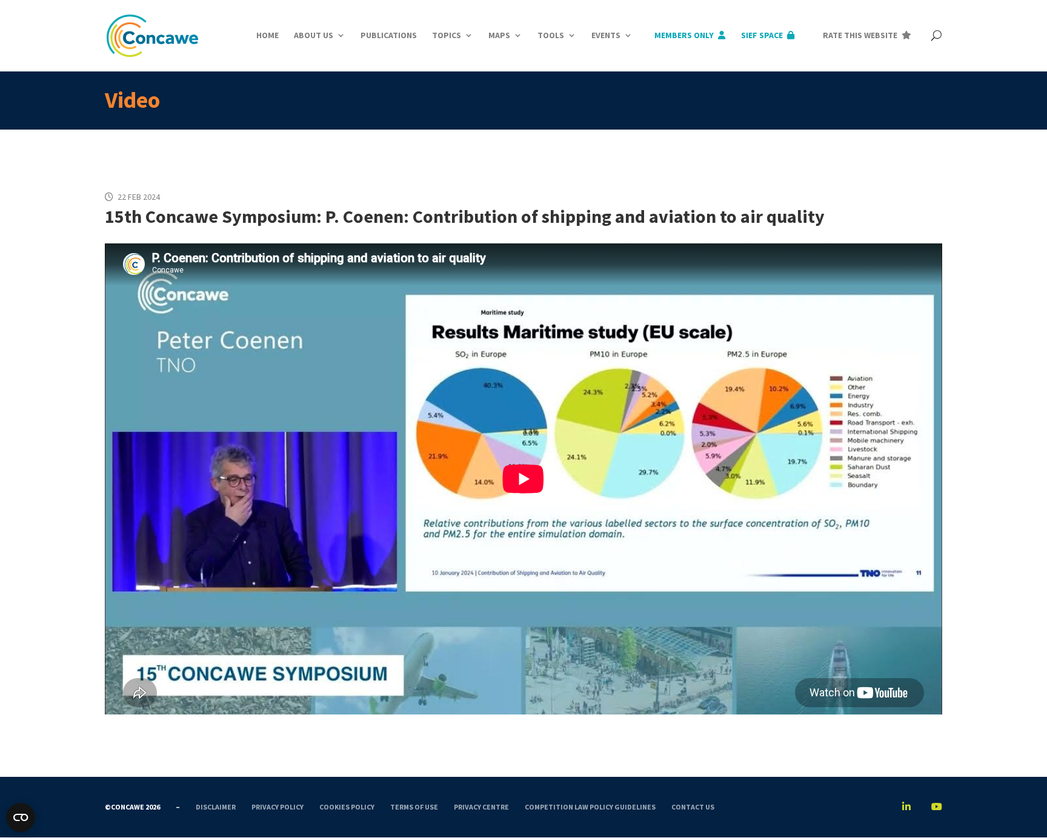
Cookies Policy (346, 806)
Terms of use (414, 806)
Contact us (692, 806)
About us (313, 35)
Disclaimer (216, 806)
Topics (446, 35)
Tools (550, 35)
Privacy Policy (277, 806)
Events (605, 35)
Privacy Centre (481, 806)
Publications (389, 35)
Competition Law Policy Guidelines (590, 806)
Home (267, 35)
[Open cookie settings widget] (20, 817)
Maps (499, 35)
